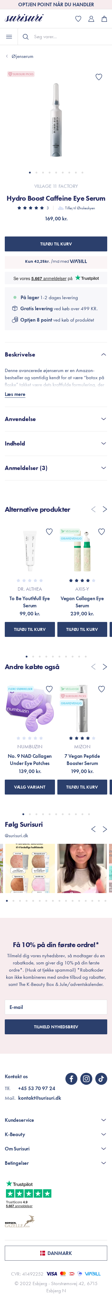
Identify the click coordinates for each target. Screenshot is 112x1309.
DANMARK (59, 1253)
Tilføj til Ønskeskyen (80, 208)
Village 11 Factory (56, 186)
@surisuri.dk (16, 835)
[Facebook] (71, 1079)
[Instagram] (86, 1079)
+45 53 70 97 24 (36, 1088)
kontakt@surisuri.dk (39, 1098)
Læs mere (15, 394)
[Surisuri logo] (29, 18)
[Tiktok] (101, 1079)
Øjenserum (22, 56)
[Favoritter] (99, 77)
